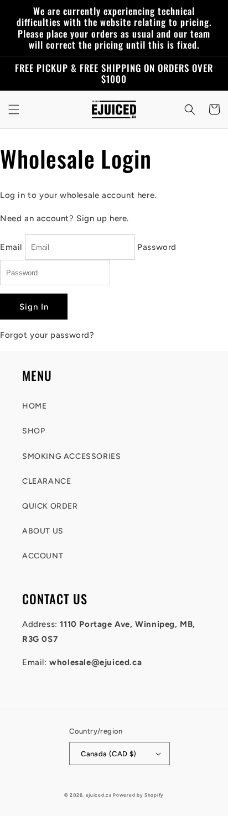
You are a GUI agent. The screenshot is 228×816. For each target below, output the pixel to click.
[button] (14, 109)
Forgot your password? (47, 335)
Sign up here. (102, 218)
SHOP (33, 431)
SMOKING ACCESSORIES (71, 456)
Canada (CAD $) (109, 754)
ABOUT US (43, 531)
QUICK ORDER (50, 506)
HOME (34, 406)
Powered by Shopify (138, 795)
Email (11, 247)
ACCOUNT (42, 556)
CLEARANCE (46, 481)
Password (157, 247)
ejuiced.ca (99, 795)
